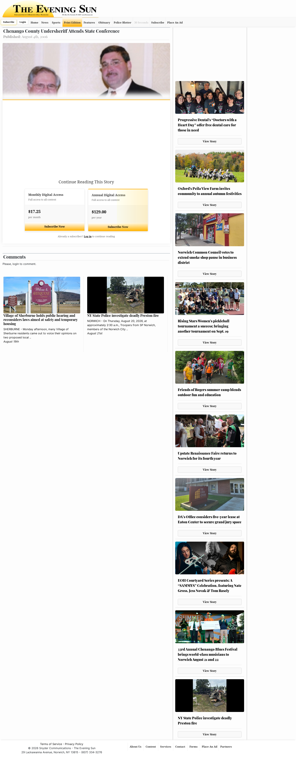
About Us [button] (136, 746)
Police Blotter (122, 22)
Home (34, 22)
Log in (87, 236)
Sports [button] (56, 22)
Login (23, 22)
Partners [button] (226, 746)
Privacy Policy (74, 744)
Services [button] (166, 746)
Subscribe (8, 22)
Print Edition (72, 22)
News (44, 22)
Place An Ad (175, 22)
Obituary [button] (104, 22)
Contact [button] (180, 746)
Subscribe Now (54, 226)
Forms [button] (193, 746)
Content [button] (151, 746)
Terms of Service (51, 744)
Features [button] (89, 22)
